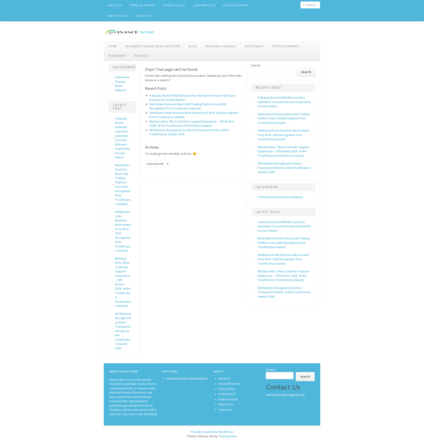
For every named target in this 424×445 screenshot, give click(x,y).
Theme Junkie (227, 436)
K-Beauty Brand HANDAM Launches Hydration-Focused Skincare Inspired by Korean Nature (122, 138)
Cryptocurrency (286, 46)
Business (142, 56)
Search (256, 65)
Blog (193, 46)
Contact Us (143, 15)
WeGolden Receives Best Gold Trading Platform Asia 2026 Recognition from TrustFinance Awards (123, 184)
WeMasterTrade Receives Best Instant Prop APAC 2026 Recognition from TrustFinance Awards (283, 134)
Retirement (117, 56)
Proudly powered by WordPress (212, 432)
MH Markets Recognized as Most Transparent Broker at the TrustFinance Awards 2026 (123, 331)
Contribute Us (204, 5)
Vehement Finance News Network (152, 46)
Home (112, 46)
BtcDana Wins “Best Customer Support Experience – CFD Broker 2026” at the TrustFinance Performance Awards (123, 282)
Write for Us (117, 15)
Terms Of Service (142, 5)
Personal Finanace (221, 46)
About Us (115, 5)
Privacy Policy (174, 5)
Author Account (236, 5)
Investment (254, 46)
